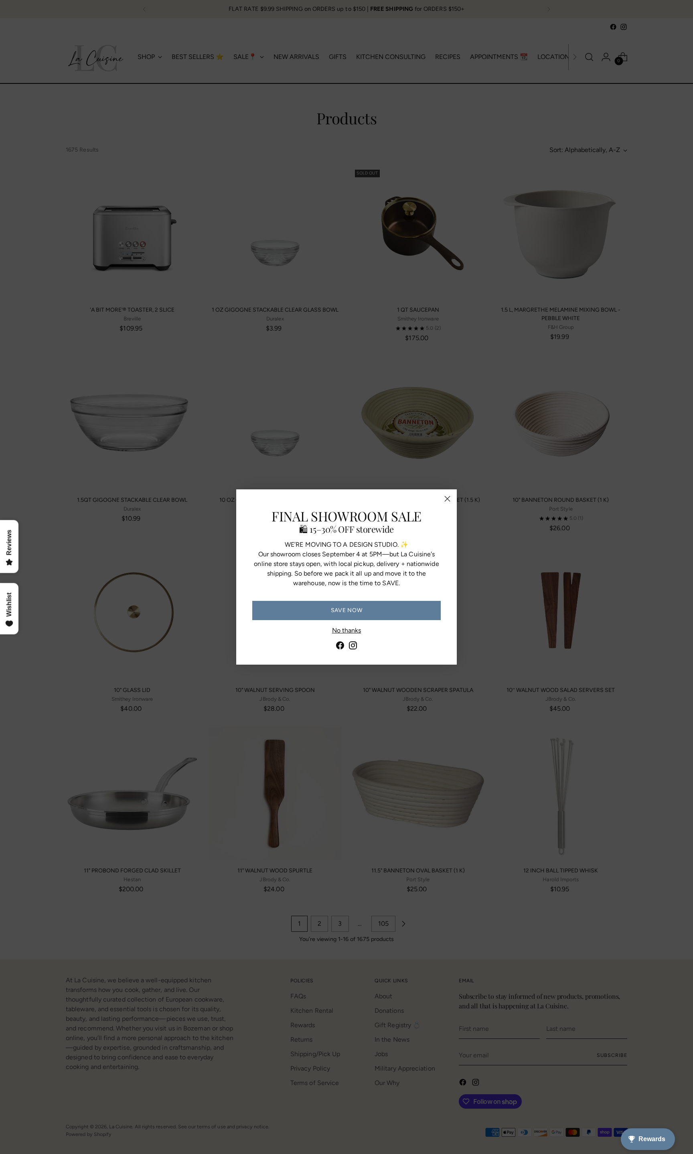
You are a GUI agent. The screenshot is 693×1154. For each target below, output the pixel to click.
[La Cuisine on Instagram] (353, 647)
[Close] (447, 499)
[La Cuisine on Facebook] (340, 647)
